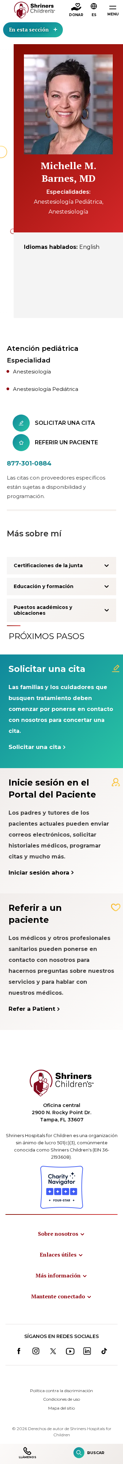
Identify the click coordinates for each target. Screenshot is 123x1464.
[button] (94, 10)
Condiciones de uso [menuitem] (61, 1399)
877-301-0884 (29, 463)
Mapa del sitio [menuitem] (61, 1408)
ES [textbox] (94, 15)
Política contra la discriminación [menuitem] (61, 1390)
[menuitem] (61, 1233)
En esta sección (29, 29)
